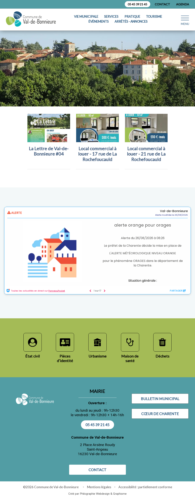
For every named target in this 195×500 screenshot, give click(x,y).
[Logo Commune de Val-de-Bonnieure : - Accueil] (32, 19)
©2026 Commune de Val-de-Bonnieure (51, 487)
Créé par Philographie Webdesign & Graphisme (97, 493)
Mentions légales (99, 487)
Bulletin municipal (160, 398)
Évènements (99, 21)
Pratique (132, 16)
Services (111, 16)
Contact (162, 4)
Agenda (182, 4)
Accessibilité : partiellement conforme (145, 487)
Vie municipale (86, 16)
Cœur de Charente (160, 413)
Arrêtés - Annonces (131, 21)
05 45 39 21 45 (137, 4)
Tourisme (154, 16)
